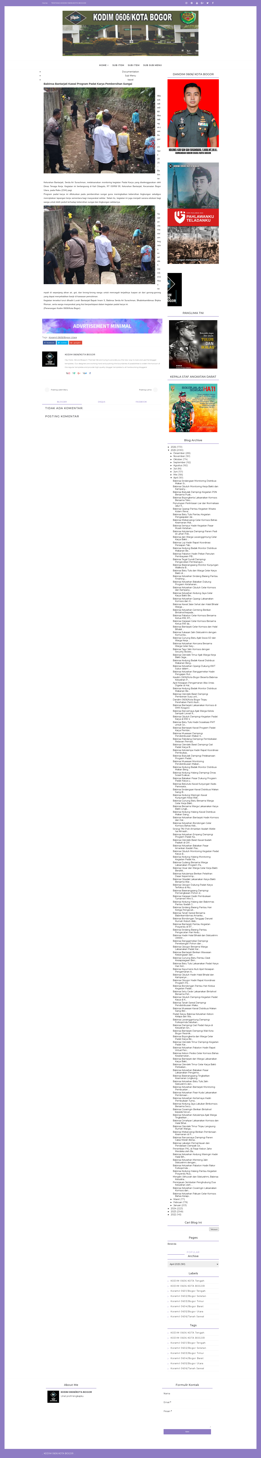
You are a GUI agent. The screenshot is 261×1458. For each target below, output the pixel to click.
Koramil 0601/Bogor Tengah (188, 1291)
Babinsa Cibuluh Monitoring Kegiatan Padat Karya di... (196, 852)
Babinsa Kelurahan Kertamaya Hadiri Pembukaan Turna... (192, 1099)
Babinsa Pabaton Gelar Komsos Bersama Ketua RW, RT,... (194, 616)
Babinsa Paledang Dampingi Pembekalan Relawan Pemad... (195, 740)
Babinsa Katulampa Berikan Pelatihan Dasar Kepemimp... (192, 875)
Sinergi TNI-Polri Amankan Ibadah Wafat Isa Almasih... (194, 830)
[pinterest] (191, 3)
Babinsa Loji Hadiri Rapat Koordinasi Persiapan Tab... (191, 544)
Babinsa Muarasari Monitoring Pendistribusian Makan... (188, 762)
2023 (173, 1211)
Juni (175, 471)
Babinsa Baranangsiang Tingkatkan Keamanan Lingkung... (191, 1077)
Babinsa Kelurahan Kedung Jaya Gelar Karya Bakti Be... (193, 594)
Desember (179, 453)
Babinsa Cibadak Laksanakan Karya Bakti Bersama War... (194, 880)
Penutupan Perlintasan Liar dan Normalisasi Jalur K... (196, 504)
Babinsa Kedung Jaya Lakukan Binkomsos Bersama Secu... (195, 1105)
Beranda (172, 1244)
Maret (176, 1199)
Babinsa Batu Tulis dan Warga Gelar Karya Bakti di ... (195, 572)
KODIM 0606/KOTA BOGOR (80, 354)
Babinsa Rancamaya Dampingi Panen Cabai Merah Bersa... (193, 1138)
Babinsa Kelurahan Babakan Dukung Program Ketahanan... (192, 583)
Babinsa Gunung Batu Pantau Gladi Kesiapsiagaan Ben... (191, 959)
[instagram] (186, 3)
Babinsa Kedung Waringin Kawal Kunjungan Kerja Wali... (190, 796)
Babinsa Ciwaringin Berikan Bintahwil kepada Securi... (192, 1110)
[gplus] (202, 3)
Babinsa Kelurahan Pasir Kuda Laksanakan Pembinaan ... (195, 1094)
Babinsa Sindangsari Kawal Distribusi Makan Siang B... (196, 790)
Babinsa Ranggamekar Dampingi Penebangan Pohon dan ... (190, 942)
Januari (177, 1205)
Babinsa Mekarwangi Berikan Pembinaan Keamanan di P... (194, 1133)
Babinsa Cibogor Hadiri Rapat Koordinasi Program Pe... (194, 981)
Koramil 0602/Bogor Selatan (188, 1296)
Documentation (130, 71)
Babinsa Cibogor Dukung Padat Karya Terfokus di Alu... (193, 886)
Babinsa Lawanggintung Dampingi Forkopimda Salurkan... (191, 1021)
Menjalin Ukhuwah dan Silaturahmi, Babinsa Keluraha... (195, 1178)
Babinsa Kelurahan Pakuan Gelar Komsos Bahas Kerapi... (194, 1195)
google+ (77, 343)
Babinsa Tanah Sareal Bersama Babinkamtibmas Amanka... (189, 914)
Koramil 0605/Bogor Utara (63, 337)
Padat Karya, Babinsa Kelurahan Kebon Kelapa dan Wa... (193, 1015)
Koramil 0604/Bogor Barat (187, 1306)
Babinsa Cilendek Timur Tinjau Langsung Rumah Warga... (194, 1127)
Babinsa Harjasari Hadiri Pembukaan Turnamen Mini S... (192, 897)
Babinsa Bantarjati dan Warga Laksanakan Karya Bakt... (195, 1060)
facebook (50, 343)
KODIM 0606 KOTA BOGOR (188, 1286)
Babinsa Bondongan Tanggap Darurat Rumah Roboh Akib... (193, 920)
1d (84, 373)
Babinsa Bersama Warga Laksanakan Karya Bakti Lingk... (195, 807)
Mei (175, 474)
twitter (63, 343)
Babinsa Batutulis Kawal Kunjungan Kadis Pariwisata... (194, 785)
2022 (173, 1214)
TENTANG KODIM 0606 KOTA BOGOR (68, 3)
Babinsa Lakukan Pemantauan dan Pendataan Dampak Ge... (191, 1144)
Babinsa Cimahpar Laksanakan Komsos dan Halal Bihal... (196, 1122)
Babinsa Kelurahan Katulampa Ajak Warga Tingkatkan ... (195, 1116)
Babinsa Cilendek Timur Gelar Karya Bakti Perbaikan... (194, 1065)
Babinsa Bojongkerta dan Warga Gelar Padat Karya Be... (193, 1037)
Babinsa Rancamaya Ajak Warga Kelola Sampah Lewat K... (193, 712)
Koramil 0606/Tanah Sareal (187, 1316)
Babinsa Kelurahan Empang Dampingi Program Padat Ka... (193, 835)
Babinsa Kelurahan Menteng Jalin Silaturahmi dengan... (190, 1161)
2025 (173, 450)
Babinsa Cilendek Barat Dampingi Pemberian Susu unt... (190, 695)
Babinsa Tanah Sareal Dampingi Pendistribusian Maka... (189, 1004)
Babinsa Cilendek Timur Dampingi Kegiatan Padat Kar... (196, 1043)
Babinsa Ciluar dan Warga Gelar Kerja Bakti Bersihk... (195, 869)
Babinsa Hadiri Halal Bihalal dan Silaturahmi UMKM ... (195, 936)
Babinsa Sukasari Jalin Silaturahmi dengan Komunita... (194, 633)
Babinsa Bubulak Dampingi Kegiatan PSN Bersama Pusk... (195, 493)
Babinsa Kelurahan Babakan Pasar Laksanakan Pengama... (190, 1071)
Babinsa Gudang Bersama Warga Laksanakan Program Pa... (190, 863)
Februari (177, 1202)
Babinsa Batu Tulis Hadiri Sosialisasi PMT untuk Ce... (194, 723)
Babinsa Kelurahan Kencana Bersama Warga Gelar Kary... (192, 644)
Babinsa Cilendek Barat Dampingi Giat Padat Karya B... (193, 746)
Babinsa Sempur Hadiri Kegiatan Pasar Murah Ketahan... (193, 527)
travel (130, 79)
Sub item (118, 65)
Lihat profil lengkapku (72, 1396)
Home (44, 3)
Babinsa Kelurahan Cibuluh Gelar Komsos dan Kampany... (194, 588)
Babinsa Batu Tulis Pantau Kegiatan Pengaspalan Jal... (191, 515)
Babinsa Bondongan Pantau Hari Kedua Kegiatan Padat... (194, 987)
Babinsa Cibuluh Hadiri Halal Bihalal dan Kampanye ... (193, 976)
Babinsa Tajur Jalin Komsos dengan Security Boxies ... (191, 650)
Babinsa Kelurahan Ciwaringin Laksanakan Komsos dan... (195, 1189)
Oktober (177, 459)
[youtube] (197, 3)
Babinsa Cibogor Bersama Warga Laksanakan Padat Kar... (190, 948)
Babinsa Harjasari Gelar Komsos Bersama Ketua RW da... (194, 622)
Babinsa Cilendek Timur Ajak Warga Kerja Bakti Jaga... (194, 656)
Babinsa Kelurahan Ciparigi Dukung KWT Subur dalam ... (194, 667)
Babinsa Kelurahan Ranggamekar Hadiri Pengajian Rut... (194, 673)
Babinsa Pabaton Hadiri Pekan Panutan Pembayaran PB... (193, 555)
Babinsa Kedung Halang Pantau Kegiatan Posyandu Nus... (195, 1172)
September (179, 462)
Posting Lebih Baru (59, 390)
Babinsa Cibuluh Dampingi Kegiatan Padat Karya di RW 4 (195, 718)
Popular (193, 1252)
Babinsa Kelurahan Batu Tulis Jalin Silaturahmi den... (190, 1082)
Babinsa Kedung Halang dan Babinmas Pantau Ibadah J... (193, 903)
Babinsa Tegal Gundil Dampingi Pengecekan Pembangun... (189, 560)
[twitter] (207, 3)
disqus (101, 402)
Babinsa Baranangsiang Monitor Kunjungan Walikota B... (195, 566)
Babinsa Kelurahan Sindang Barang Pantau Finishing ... (195, 577)
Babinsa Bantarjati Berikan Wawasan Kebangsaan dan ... (192, 953)
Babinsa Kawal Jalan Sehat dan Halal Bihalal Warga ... (195, 605)
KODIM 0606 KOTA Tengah (187, 1280)
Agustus (177, 465)
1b (67, 373)
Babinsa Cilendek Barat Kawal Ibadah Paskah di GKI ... (192, 841)
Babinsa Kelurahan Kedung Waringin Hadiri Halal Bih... (195, 1155)
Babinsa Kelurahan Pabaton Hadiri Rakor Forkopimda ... (194, 1166)
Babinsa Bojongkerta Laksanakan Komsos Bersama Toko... (195, 499)
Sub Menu (130, 75)
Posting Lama (145, 390)
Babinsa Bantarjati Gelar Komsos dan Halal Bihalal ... (195, 628)
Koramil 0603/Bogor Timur (187, 1301)
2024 (173, 1208)
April (175, 477)
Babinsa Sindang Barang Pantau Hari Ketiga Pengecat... (192, 908)
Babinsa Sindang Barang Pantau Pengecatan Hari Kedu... (190, 931)
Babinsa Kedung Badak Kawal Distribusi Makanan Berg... (193, 661)
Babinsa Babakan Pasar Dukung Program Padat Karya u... (195, 779)
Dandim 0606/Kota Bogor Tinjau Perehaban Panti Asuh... (190, 701)
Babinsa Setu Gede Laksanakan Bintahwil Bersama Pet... (194, 992)
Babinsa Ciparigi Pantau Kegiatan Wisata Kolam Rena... (194, 510)
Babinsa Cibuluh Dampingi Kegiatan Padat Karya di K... (195, 998)
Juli (175, 468)
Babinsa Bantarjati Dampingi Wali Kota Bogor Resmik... (193, 1032)
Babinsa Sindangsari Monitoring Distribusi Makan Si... (194, 482)
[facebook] (213, 3)
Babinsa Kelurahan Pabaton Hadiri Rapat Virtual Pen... (194, 1049)
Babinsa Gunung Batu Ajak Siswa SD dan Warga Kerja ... (194, 639)
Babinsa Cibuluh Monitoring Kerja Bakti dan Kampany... (195, 487)
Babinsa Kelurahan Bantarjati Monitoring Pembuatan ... (194, 1088)
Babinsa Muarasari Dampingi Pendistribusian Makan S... (188, 734)
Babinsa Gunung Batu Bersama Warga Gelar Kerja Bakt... (193, 802)
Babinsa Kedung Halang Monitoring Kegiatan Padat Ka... (192, 858)
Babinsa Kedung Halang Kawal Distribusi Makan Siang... (194, 813)
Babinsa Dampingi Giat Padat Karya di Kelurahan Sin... (193, 1026)
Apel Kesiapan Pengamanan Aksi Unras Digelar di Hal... (193, 684)
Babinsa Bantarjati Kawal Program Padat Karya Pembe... (194, 729)
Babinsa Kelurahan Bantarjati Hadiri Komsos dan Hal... (196, 818)
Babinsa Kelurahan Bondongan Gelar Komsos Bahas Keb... (192, 824)
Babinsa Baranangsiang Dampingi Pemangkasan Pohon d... (190, 892)
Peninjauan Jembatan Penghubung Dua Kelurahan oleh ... (194, 1183)
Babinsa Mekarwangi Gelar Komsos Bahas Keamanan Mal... (195, 521)
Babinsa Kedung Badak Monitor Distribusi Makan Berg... (195, 768)
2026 (173, 447)
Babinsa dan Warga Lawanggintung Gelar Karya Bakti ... (195, 538)
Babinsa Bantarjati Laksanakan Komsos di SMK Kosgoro (194, 706)
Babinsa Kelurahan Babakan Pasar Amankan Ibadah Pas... (190, 847)
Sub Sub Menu (152, 65)
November (179, 456)
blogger (62, 402)
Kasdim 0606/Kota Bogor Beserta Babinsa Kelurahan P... (195, 678)
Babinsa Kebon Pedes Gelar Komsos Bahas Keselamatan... (195, 1054)
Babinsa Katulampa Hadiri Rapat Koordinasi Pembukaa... (195, 751)
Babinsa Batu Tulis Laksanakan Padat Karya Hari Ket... (195, 964)
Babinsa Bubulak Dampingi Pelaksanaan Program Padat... (194, 757)
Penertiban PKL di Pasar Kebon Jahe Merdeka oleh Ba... (192, 1150)
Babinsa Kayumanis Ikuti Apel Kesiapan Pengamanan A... (193, 970)
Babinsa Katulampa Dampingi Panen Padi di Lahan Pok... (195, 532)
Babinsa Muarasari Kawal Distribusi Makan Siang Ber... (194, 1009)
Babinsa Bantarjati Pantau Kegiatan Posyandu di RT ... (191, 925)
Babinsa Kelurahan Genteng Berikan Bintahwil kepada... (192, 611)
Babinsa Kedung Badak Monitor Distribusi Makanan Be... (195, 549)
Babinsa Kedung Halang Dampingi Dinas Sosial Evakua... (194, 774)
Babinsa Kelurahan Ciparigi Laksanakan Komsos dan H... (193, 600)
